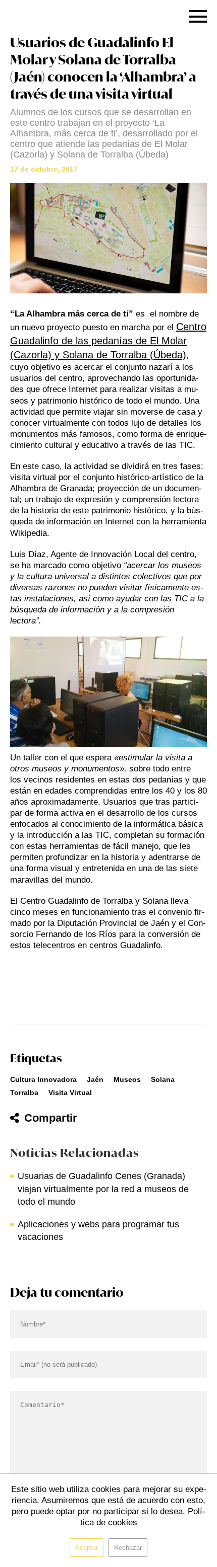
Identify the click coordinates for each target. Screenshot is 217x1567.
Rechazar (128, 1547)
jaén (95, 1079)
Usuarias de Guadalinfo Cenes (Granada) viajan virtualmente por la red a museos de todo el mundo (103, 1188)
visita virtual (70, 1092)
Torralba (24, 1092)
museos (127, 1079)
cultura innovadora (43, 1079)
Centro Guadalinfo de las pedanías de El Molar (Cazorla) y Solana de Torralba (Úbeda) (108, 340)
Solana (163, 1079)
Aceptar (86, 1547)
